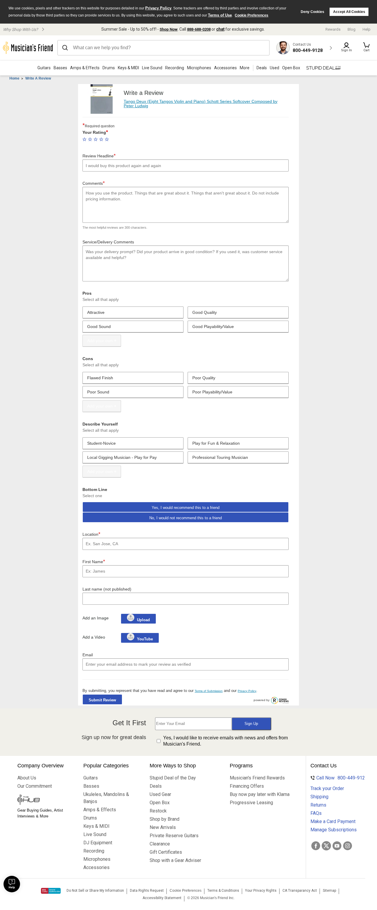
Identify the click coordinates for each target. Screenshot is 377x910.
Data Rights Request (147, 890)
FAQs (316, 813)
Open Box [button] (291, 67)
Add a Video (93, 637)
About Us (26, 778)
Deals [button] (262, 67)
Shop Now (169, 29)
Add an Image (95, 618)
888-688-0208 (199, 29)
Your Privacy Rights (261, 890)
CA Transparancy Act (299, 890)
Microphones (199, 67)
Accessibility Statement (162, 898)
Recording (174, 67)
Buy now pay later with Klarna (260, 794)
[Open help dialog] (12, 884)
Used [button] (274, 67)
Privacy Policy (158, 8)
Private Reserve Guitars (174, 835)
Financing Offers (247, 786)
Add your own (100, 340)
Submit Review (102, 700)
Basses (60, 67)
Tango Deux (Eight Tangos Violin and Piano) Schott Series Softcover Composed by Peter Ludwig (200, 103)
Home (14, 78)
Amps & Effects (85, 67)
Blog (351, 29)
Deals (156, 786)
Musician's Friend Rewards (257, 778)
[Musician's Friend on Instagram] (347, 845)
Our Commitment (34, 786)
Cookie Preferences (251, 15)
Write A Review (38, 78)
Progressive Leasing (251, 802)
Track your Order (327, 788)
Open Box (160, 802)
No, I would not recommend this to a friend (185, 518)
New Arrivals (163, 827)
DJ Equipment (97, 842)
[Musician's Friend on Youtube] (337, 845)
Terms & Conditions (223, 890)
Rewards (332, 29)
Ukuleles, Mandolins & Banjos (106, 798)
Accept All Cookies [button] (349, 12)
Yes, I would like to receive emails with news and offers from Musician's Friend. (225, 740)
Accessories (225, 67)
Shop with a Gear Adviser (175, 860)
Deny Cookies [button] (312, 12)
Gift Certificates (166, 852)
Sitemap (329, 890)
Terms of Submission (209, 691)
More (244, 67)
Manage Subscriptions (333, 829)
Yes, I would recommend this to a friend (185, 507)
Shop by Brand (164, 819)
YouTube (144, 639)
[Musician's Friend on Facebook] (315, 845)
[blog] (44, 800)
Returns (318, 805)
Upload (143, 620)
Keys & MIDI (128, 67)
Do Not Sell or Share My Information (95, 890)
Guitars (44, 67)
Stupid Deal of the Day (173, 778)
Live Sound (152, 67)
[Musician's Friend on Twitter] (326, 845)
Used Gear (160, 794)
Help (367, 29)
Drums (108, 67)
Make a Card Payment (332, 821)
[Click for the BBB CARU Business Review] (51, 891)
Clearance (160, 844)
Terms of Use (220, 15)
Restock (158, 811)
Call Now (338, 778)
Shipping (319, 796)
